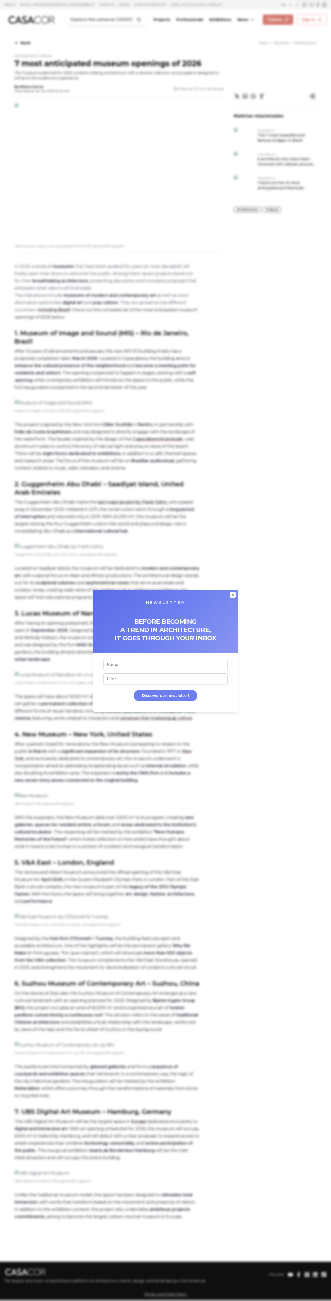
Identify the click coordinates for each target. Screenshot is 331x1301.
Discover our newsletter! (165, 695)
